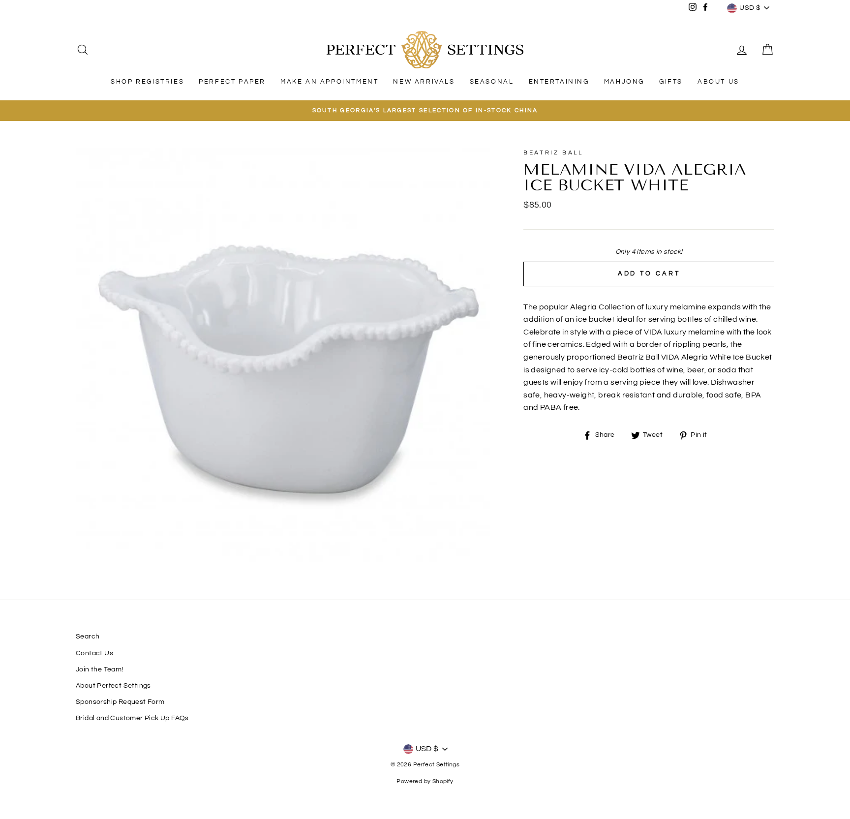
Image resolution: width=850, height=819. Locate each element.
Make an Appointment (329, 81)
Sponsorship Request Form (120, 701)
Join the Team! (99, 669)
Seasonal (492, 81)
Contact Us (94, 653)
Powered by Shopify (424, 781)
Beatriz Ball (553, 153)
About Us (718, 81)
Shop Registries (147, 81)
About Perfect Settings (113, 685)
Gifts (671, 81)
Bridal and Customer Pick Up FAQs (132, 718)
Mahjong (624, 81)
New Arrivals (424, 81)
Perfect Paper (232, 81)
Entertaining (559, 81)
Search (87, 636)
